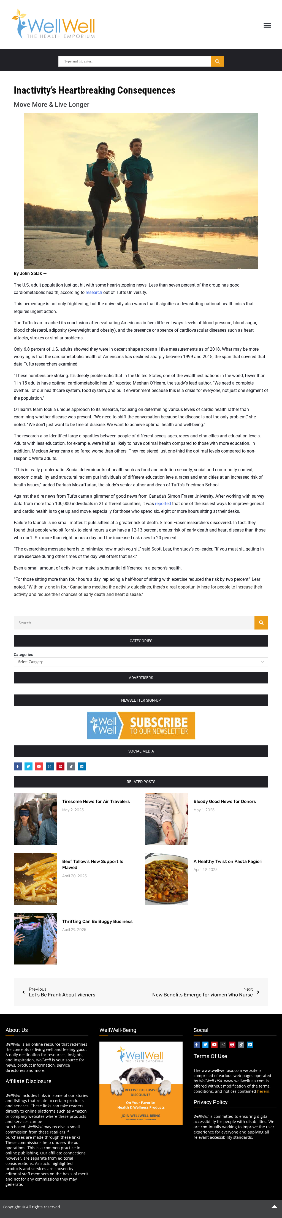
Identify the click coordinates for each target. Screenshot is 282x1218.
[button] (267, 26)
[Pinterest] (60, 766)
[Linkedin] (82, 766)
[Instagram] (50, 766)
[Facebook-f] (18, 766)
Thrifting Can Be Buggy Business (97, 921)
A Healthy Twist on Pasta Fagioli (228, 861)
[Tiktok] (71, 766)
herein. (263, 1091)
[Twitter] (28, 766)
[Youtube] (39, 766)
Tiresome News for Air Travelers (96, 801)
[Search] (261, 623)
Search (217, 61)
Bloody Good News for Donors (225, 801)
